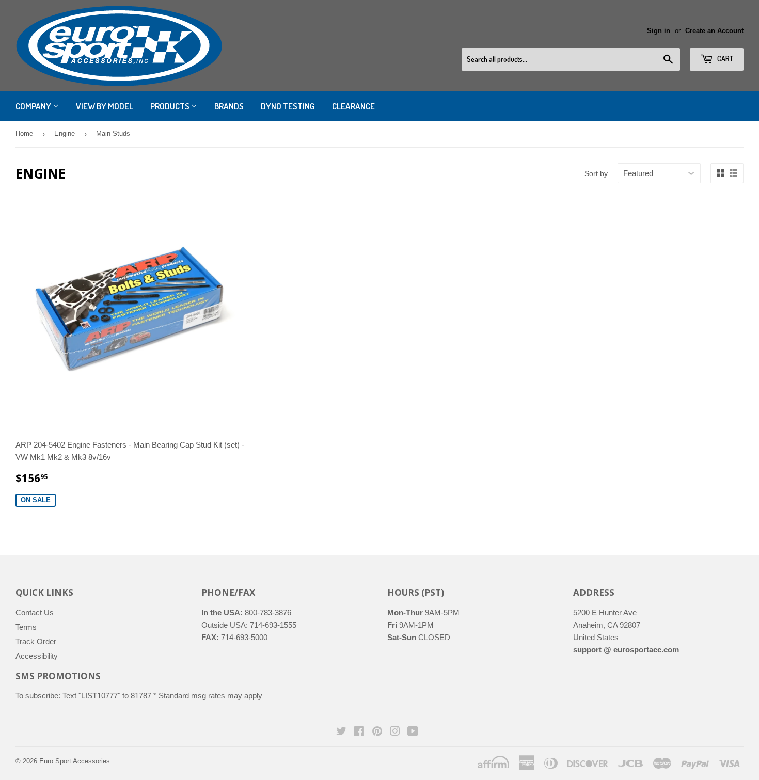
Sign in (658, 31)
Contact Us (34, 612)
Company (34, 106)
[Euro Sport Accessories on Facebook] (359, 732)
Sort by (596, 173)
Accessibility (36, 655)
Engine (64, 133)
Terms (26, 627)
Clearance (353, 106)
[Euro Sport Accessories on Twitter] (341, 732)
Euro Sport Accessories (74, 761)
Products (170, 106)
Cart (724, 58)
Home (24, 133)
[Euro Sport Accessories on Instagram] (395, 732)
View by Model (104, 106)
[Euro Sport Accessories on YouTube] (412, 732)
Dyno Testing (288, 106)
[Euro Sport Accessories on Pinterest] (377, 732)
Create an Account (714, 31)
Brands (229, 106)
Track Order (35, 641)
